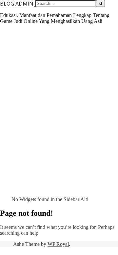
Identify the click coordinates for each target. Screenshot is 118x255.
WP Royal (58, 244)
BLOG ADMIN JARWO (26, 3)
